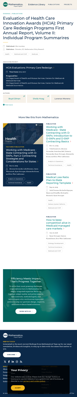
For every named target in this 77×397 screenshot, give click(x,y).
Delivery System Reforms (56, 204)
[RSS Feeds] (21, 361)
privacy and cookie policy (34, 381)
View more (9, 105)
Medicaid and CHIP (20, 54)
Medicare (35, 54)
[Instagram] (17, 361)
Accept (18, 388)
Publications (54, 4)
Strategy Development (56, 243)
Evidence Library (36, 4)
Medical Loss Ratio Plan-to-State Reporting (58, 180)
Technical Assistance (15, 182)
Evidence (6, 13)
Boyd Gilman (14, 99)
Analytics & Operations (15, 179)
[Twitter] (5, 361)
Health (7, 54)
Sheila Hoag (38, 99)
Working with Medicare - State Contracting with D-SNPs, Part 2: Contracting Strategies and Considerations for (21, 156)
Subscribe (11, 354)
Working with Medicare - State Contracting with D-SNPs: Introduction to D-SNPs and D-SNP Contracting (59, 134)
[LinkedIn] (13, 361)
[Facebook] (9, 361)
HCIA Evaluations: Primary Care (29, 67)
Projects (68, 4)
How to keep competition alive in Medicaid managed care (58, 224)
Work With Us (25, 311)
